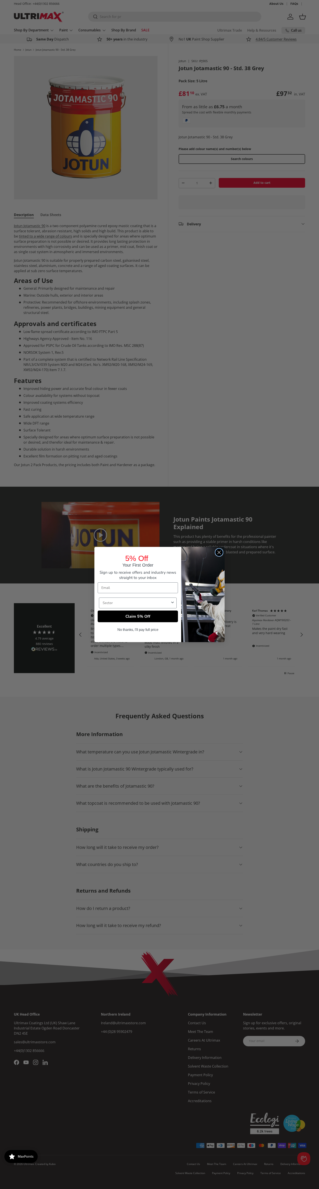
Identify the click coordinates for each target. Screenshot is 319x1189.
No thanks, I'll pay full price (137, 630)
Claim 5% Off (137, 616)
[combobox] (136, 603)
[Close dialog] (219, 552)
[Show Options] (172, 603)
